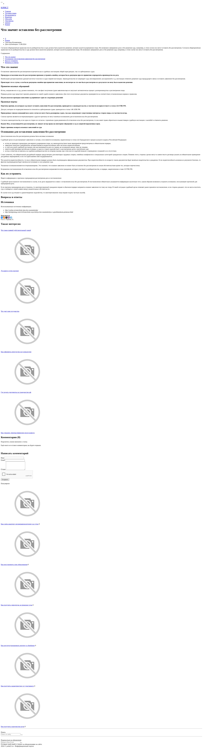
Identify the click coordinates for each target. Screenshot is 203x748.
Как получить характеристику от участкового (17, 686)
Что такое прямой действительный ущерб (16, 230)
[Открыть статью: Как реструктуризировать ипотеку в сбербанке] (27, 644)
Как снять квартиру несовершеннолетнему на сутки (19, 524)
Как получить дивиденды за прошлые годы (16, 605)
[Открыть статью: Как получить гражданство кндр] (27, 725)
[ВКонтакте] (2, 218)
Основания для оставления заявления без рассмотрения (25, 59)
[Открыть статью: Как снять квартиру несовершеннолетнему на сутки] (27, 522)
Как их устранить (11, 61)
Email (3, 460)
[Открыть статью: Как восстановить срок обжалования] (27, 563)
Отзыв (3, 469)
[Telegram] (11, 218)
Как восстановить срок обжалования (14, 564)
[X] (6, 218)
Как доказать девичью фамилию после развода (18, 433)
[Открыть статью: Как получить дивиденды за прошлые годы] (27, 603)
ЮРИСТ (4, 7)
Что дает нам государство (10, 311)
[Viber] (9, 218)
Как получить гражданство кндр (12, 726)
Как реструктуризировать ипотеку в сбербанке (18, 645)
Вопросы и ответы (12, 62)
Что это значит (10, 57)
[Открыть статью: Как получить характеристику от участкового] (27, 684)
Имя (2, 458)
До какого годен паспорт (10, 271)
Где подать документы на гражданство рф (16, 392)
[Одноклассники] (4, 218)
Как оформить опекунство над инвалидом (16, 352)
